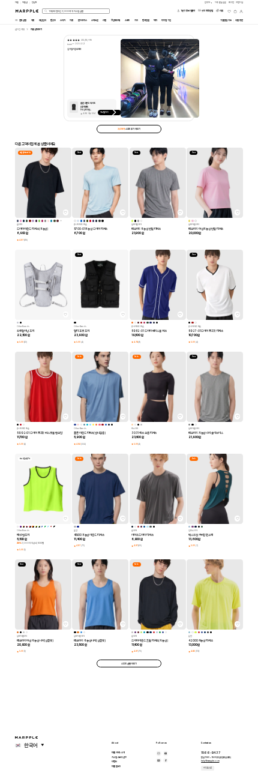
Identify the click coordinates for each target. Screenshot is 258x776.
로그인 (231, 2)
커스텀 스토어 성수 (119, 757)
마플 (17, 2)
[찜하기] (65, 212)
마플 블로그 (116, 766)
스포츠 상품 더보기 (128, 663)
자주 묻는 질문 (207, 767)
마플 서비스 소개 (118, 752)
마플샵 (25, 2)
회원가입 (239, 2)
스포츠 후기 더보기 (129, 128)
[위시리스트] (229, 11)
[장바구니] (235, 11)
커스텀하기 (104, 112)
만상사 (34, 2)
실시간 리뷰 (19, 29)
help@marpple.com (210, 761)
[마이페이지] (241, 11)
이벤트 (114, 761)
